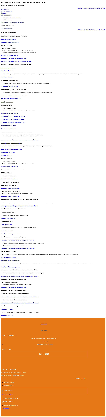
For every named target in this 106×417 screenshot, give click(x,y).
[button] (100, 8)
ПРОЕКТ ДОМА (82, 8)
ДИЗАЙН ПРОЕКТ (91, 8)
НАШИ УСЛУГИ (100, 8)
